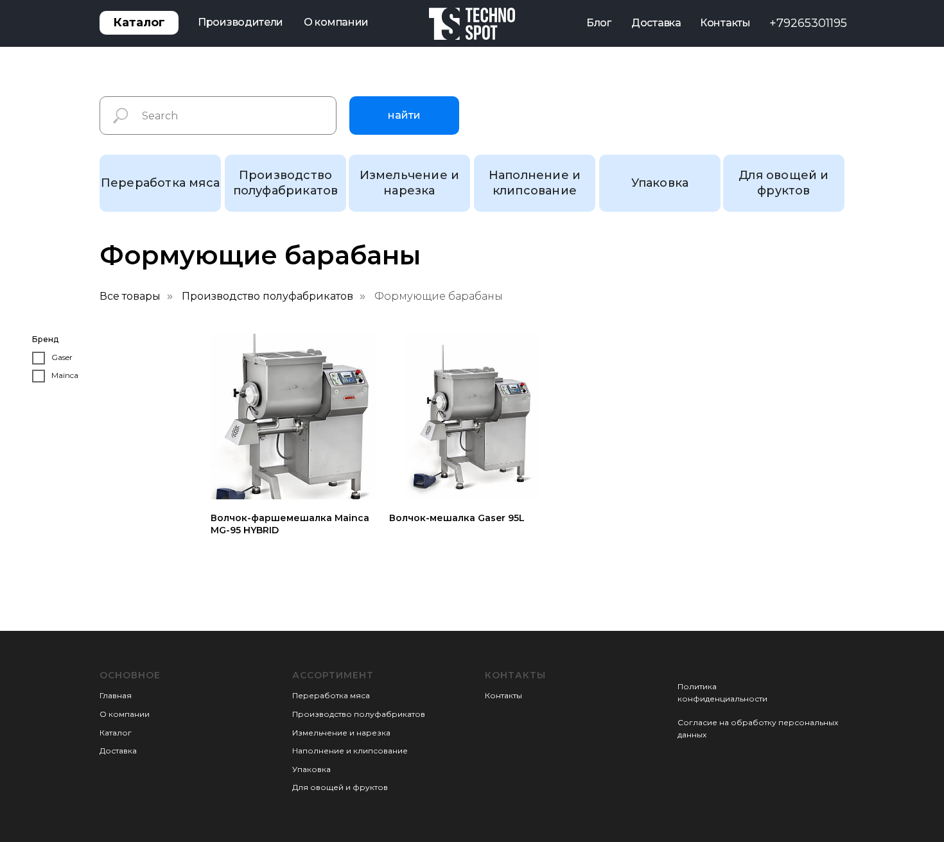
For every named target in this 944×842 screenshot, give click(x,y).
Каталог (116, 732)
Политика (697, 686)
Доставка (656, 23)
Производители (240, 22)
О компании (336, 22)
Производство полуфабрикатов (267, 296)
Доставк (116, 750)
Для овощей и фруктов (340, 787)
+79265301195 (808, 23)
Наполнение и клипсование (350, 750)
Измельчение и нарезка (341, 732)
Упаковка (311, 769)
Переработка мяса (331, 695)
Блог (598, 23)
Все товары (130, 296)
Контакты (725, 23)
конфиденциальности (722, 698)
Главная (116, 695)
